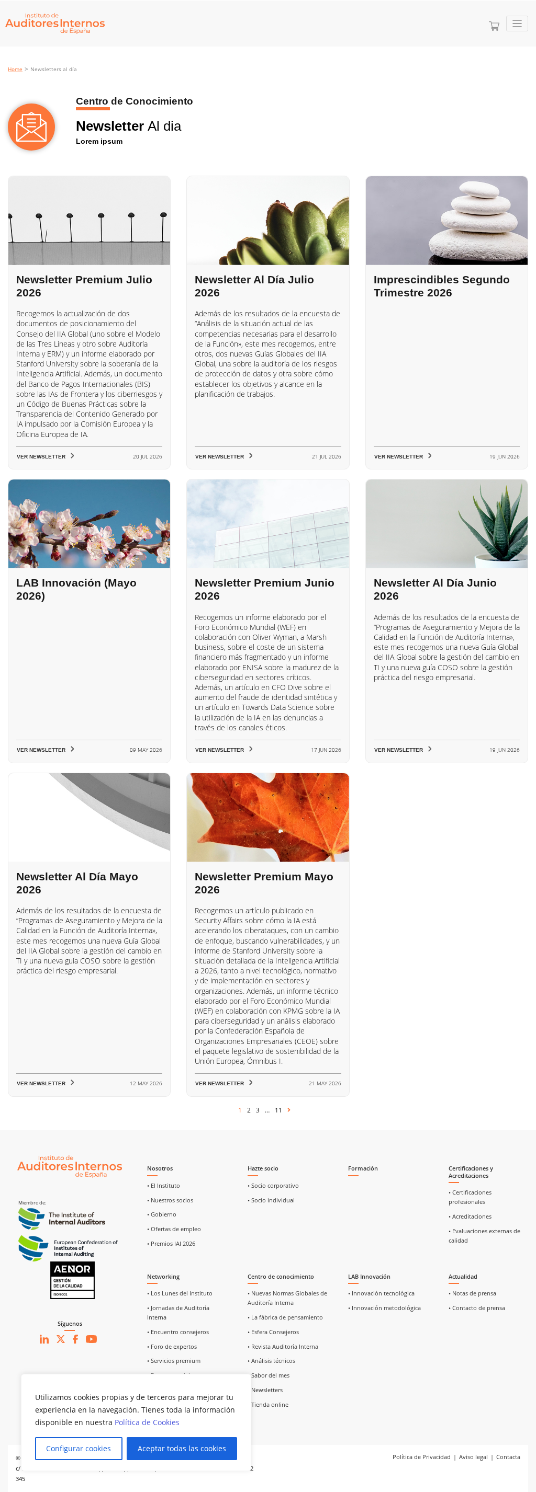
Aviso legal (473, 1457)
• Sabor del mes (268, 1375)
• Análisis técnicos (271, 1360)
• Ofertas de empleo (174, 1229)
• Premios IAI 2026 (171, 1243)
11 (278, 1110)
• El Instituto (163, 1185)
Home (15, 69)
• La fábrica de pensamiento (285, 1317)
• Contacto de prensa (477, 1308)
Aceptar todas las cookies (182, 1448)
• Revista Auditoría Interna (283, 1346)
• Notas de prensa (472, 1293)
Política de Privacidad (422, 1457)
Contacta (508, 1457)
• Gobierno (161, 1214)
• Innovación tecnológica (381, 1293)
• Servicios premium (173, 1360)
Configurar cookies (78, 1448)
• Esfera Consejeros (273, 1332)
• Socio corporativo (273, 1185)
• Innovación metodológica (384, 1308)
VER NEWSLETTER (41, 457)
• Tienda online (268, 1404)
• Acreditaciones (470, 1216)
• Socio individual (271, 1200)
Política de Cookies (147, 1422)
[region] (136, 1422)
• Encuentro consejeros (178, 1332)
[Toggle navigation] (517, 24)
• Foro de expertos (172, 1346)
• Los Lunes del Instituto (180, 1293)
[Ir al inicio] (69, 1166)
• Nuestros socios (170, 1200)
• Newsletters (265, 1390)
